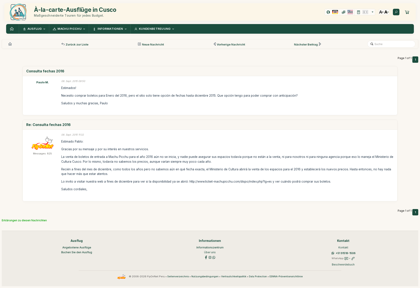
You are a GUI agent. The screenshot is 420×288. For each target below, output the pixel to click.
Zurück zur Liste (76, 44)
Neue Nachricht (152, 44)
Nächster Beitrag (306, 44)
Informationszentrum (210, 247)
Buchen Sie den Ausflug (76, 252)
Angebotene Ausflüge (76, 247)
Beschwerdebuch (343, 264)
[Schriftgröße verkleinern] (386, 12)
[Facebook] (206, 257)
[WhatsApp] (214, 257)
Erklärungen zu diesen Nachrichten (24, 220)
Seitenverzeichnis (178, 276)
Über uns (210, 252)
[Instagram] (210, 257)
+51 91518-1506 (345, 253)
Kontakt (343, 247)
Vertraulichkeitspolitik (233, 276)
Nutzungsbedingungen (205, 276)
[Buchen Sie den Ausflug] (407, 12)
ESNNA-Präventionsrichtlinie (286, 276)
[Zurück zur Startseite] (12, 29)
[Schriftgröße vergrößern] (381, 12)
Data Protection (258, 276)
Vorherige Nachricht (231, 44)
